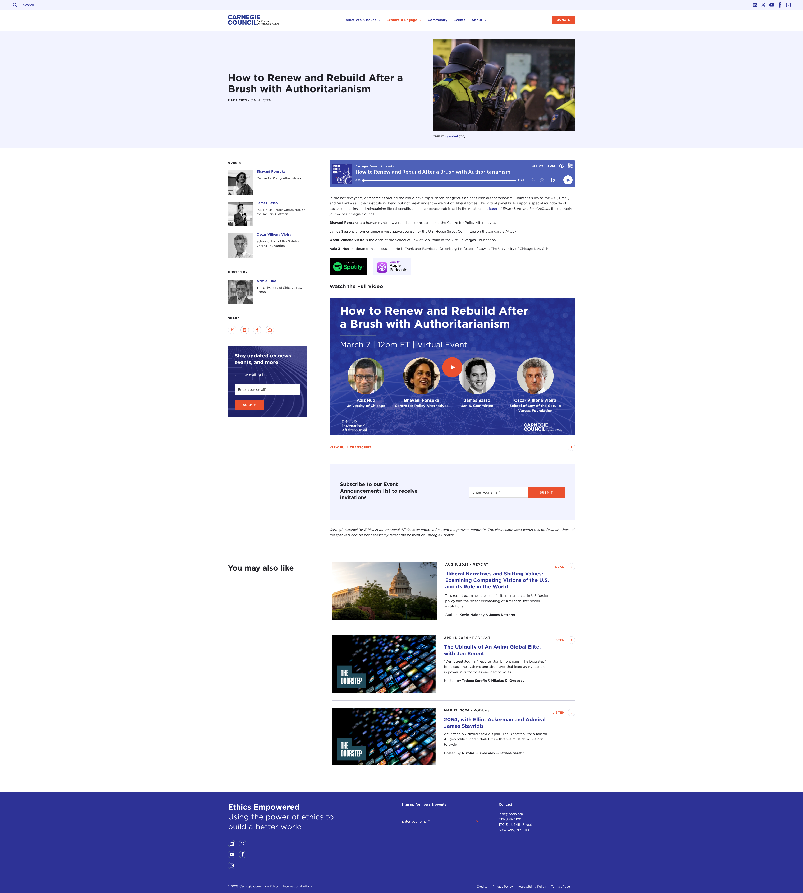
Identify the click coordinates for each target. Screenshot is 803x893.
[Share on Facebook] (257, 330)
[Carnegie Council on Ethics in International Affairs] (253, 20)
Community (438, 20)
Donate (563, 20)
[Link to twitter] (763, 5)
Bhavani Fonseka (271, 171)
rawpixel (451, 136)
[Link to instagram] (788, 5)
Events (459, 20)
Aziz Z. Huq (266, 281)
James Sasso (267, 203)
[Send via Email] (270, 330)
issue (493, 209)
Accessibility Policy (532, 886)
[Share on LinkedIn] (244, 330)
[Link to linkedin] (755, 5)
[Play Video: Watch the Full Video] (452, 367)
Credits (482, 886)
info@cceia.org (511, 814)
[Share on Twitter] (232, 330)
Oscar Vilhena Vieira (274, 235)
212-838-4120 (510, 819)
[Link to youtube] (771, 5)
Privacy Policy (502, 886)
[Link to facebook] (780, 5)
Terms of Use (560, 886)
